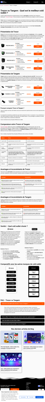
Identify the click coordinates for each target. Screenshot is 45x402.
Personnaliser (23, 397)
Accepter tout (39, 397)
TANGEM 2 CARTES (11, 101)
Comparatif (36, 2)
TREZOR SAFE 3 (11, 60)
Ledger (27, 384)
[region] (22, 396)
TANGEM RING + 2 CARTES (10, 87)
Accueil (1, 5)
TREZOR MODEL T (10, 53)
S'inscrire (15, 389)
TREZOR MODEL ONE (10, 67)
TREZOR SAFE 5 (10, 45)
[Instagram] (39, 390)
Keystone (28, 389)
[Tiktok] (42, 390)
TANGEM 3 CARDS (10, 94)
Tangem (27, 387)
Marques (28, 2)
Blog (42, 2)
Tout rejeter (31, 397)
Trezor (27, 386)
